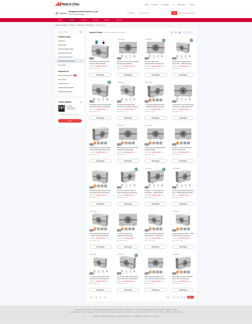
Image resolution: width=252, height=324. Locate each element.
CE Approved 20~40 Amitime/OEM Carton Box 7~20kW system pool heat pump (182, 107)
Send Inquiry (100, 75)
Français (97, 312)
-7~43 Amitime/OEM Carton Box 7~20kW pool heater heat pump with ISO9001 (154, 107)
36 (100, 297)
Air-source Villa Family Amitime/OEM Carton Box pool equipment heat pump (154, 64)
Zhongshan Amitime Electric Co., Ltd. (83, 12)
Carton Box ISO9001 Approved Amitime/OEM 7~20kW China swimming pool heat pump (154, 236)
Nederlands (127, 312)
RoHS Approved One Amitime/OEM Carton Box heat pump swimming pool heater (100, 107)
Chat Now (72, 108)
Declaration (146, 316)
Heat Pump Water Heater (65, 49)
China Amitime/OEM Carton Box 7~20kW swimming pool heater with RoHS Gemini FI (99, 236)
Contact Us (118, 20)
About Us (84, 20)
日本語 (144, 312)
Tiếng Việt (168, 312)
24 (96, 297)
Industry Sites (138, 309)
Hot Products (77, 309)
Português (90, 312)
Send (69, 121)
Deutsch (119, 312)
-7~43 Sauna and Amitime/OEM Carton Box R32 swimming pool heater (99, 279)
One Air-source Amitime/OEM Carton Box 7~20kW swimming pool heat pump (181, 64)
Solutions (95, 20)
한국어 (139, 312)
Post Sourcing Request (188, 13)
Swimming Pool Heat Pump (66, 61)
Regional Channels (149, 309)
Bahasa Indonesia (177, 312)
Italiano (113, 312)
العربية (133, 312)
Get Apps (182, 5)
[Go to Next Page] (192, 32)
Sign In (147, 5)
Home (60, 20)
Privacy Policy (155, 316)
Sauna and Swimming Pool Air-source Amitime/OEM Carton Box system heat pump (155, 279)
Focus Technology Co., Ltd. (113, 316)
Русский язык (105, 312)
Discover (107, 20)
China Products (87, 309)
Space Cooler (62, 45)
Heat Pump (61, 41)
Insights (176, 309)
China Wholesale (117, 309)
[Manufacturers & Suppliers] (67, 4)
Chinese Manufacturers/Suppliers (102, 309)
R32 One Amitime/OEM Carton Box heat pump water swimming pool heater (100, 193)
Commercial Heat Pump (65, 57)
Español (83, 312)
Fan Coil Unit (62, 65)
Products (72, 20)
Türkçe (161, 312)
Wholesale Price (129, 309)
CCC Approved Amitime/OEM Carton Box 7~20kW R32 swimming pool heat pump (128, 107)
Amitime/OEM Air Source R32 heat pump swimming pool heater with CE (99, 150)
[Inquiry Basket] (174, 5)
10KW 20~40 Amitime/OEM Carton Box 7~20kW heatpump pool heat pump (183, 193)
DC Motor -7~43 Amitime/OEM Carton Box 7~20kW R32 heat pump (154, 193)
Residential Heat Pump (65, 53)
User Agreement (137, 316)
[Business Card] (81, 102)
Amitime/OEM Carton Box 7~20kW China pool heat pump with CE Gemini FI (183, 236)
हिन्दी (149, 312)
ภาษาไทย (155, 312)
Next (189, 297)
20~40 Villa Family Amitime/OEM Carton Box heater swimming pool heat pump (127, 279)
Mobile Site (169, 309)
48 (104, 297)
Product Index (160, 309)
